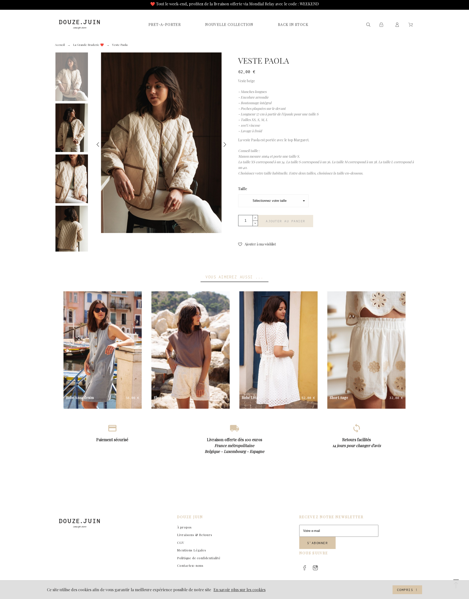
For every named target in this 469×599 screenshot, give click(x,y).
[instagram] (315, 567)
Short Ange (339, 397)
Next (225, 145)
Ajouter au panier (285, 221)
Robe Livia (250, 397)
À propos (184, 527)
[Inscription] (382, 24)
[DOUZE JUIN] (79, 24)
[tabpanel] (161, 142)
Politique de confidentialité (199, 558)
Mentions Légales (191, 550)
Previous (98, 145)
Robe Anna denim (80, 397)
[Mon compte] (398, 24)
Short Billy (162, 397)
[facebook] (304, 567)
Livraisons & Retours (194, 535)
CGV (180, 542)
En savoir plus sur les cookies (239, 589)
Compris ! (407, 590)
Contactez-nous (190, 565)
